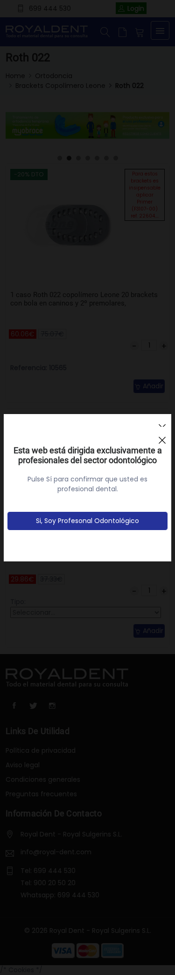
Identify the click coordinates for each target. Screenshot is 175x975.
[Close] (162, 436)
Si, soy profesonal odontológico (87, 520)
